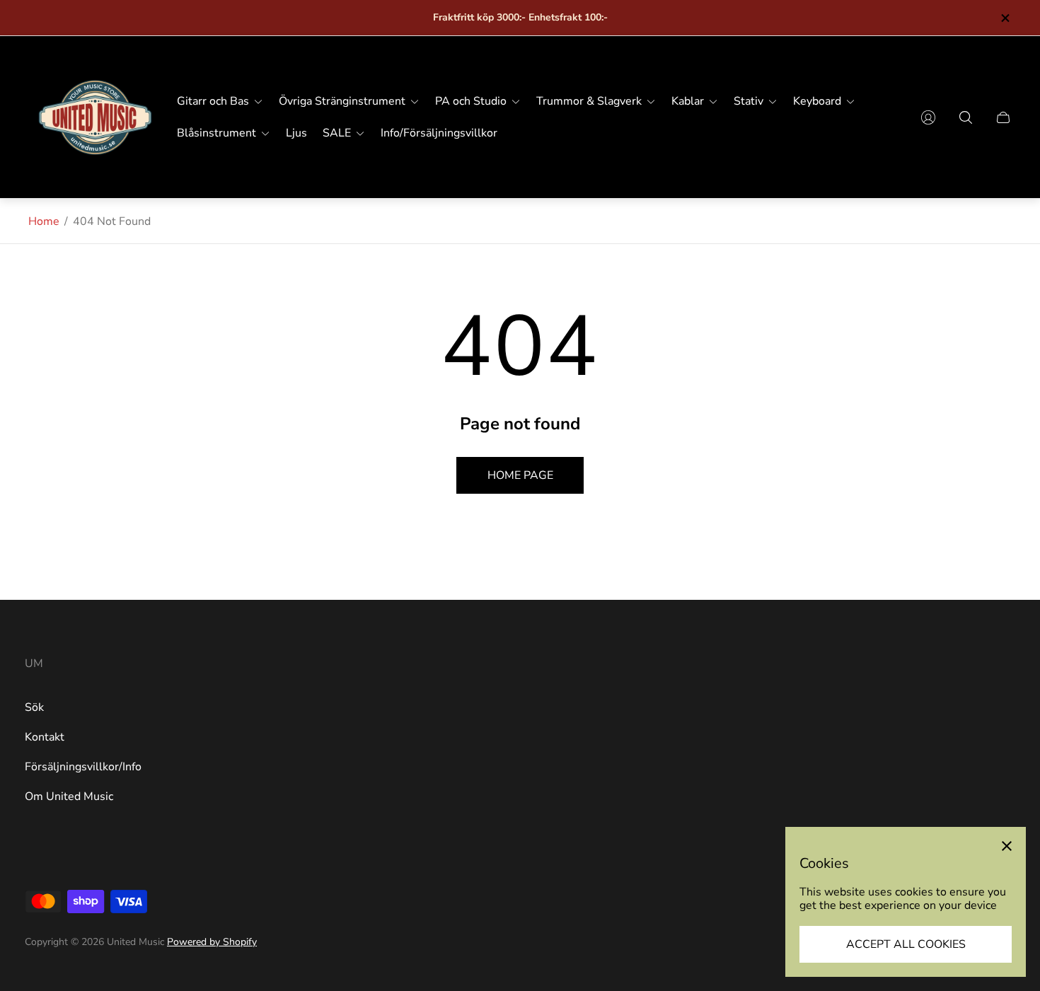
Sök (34, 707)
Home (43, 221)
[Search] (965, 117)
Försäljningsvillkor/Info (83, 767)
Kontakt (44, 737)
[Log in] (928, 117)
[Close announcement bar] (1004, 18)
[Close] (1006, 846)
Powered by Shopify (212, 942)
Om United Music (69, 796)
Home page (520, 475)
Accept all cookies (906, 944)
